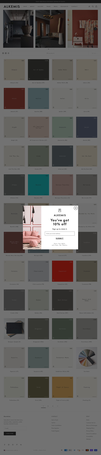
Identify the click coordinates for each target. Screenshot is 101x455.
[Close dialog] (75, 208)
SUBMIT (60, 238)
